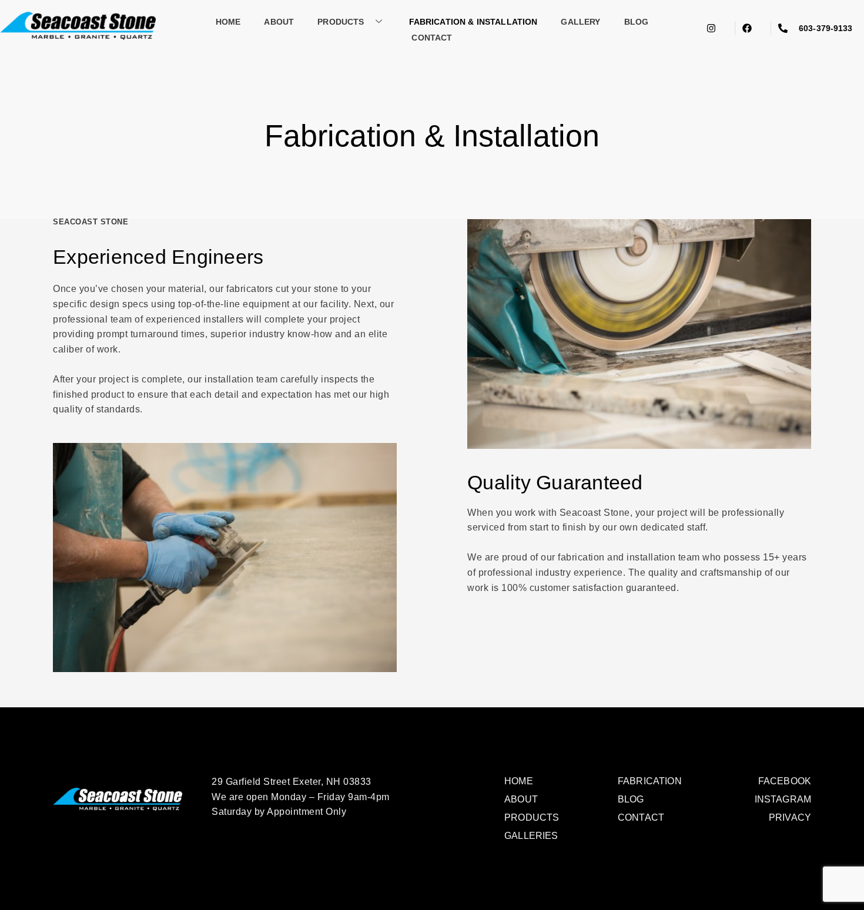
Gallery (580, 21)
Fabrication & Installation (473, 21)
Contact (431, 37)
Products (340, 21)
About (279, 21)
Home (228, 21)
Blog (636, 21)
